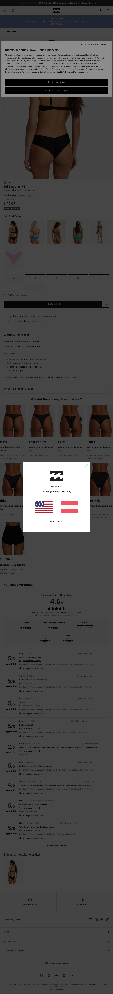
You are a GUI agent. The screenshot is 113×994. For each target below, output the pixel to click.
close (86, 465)
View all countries (56, 521)
